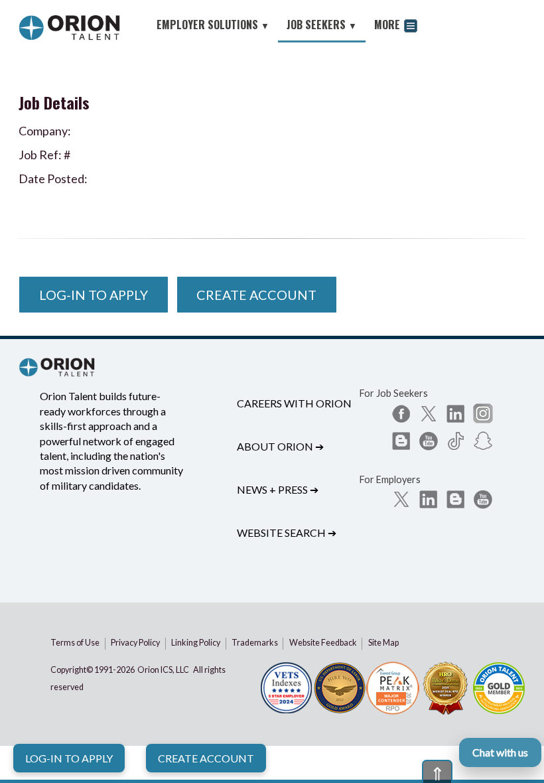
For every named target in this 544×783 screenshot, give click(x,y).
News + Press (277, 489)
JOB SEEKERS (322, 25)
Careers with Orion (299, 403)
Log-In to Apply (69, 758)
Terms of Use (75, 643)
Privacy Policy (135, 643)
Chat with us (500, 752)
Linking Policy (195, 643)
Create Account (206, 758)
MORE (388, 25)
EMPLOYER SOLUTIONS (213, 25)
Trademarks (255, 643)
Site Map (383, 643)
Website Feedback (323, 643)
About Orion (280, 446)
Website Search (286, 532)
